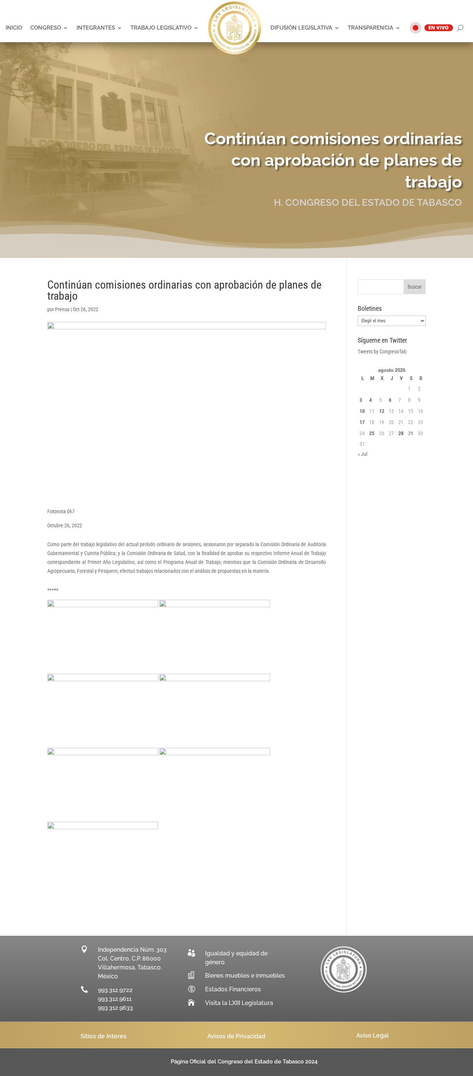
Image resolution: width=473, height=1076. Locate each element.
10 (362, 411)
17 (362, 422)
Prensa (62, 309)
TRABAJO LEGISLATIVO (160, 27)
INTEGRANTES (95, 27)
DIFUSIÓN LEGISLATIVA (301, 27)
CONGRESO (45, 27)
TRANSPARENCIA (370, 27)
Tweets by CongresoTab (382, 351)
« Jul (362, 454)
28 (401, 433)
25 (371, 433)
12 (381, 411)
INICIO (14, 27)
